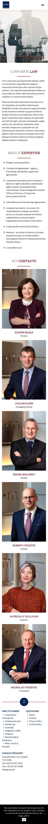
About (32, 714)
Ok (24, 820)
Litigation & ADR (12, 730)
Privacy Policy (35, 721)
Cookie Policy (35, 724)
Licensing (9, 727)
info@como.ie (8, 769)
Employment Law (13, 721)
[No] (44, 814)
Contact (32, 718)
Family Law (10, 724)
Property (9, 734)
